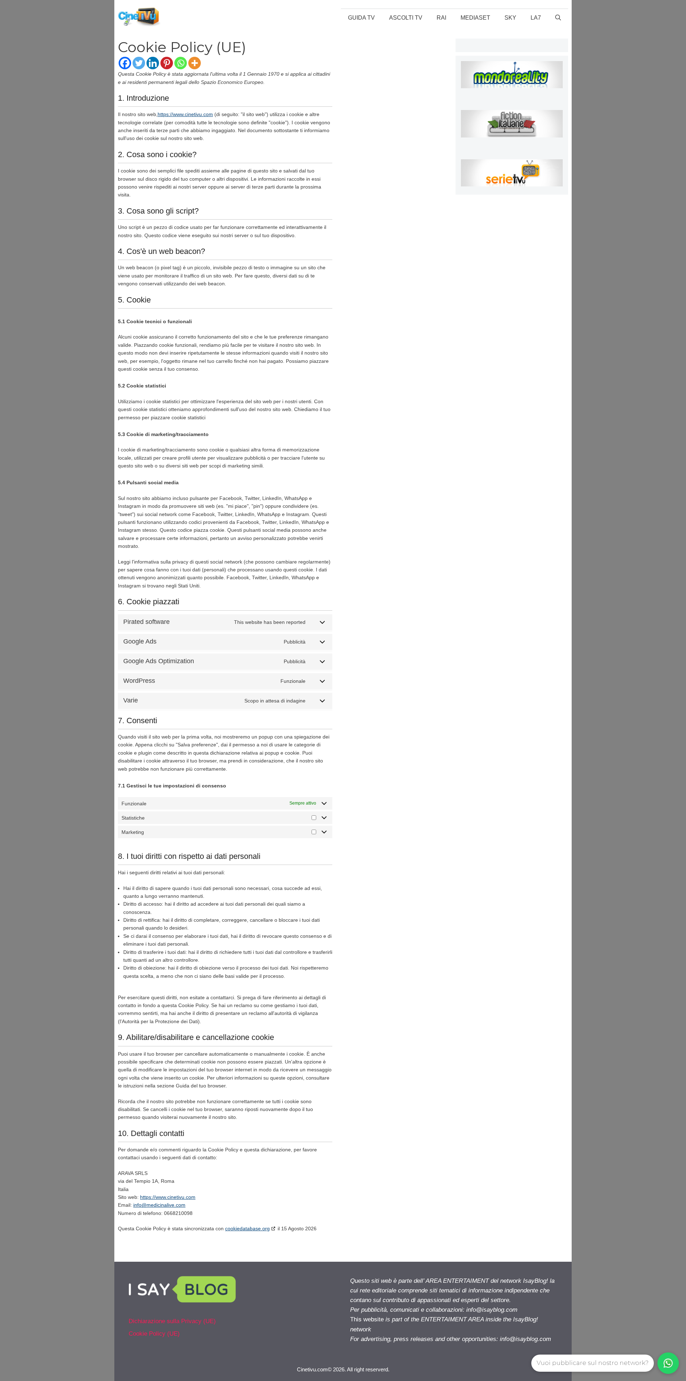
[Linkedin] (152, 63)
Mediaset (475, 18)
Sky (510, 18)
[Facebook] (125, 63)
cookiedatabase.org (247, 1228)
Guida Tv (361, 18)
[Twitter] (139, 63)
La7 (536, 18)
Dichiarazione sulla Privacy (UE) (172, 1321)
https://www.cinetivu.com (185, 114)
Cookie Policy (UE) (154, 1333)
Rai (441, 18)
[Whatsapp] (180, 63)
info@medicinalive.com (159, 1205)
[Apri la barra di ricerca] (558, 18)
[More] (194, 63)
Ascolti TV (405, 18)
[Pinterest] (166, 63)
